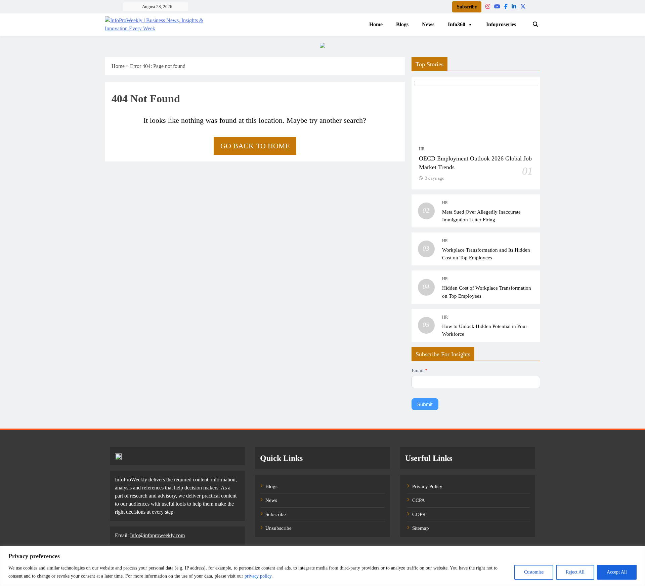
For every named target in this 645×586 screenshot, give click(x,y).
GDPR (419, 514)
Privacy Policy (427, 486)
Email (420, 370)
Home (376, 24)
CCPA (418, 500)
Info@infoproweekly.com (157, 535)
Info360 (456, 24)
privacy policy (258, 576)
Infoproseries (501, 24)
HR (422, 149)
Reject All (575, 572)
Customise (534, 572)
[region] (322, 566)
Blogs (402, 24)
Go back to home (255, 146)
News (428, 24)
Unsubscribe (278, 528)
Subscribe (467, 6)
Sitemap (420, 528)
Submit (425, 404)
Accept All (617, 572)
